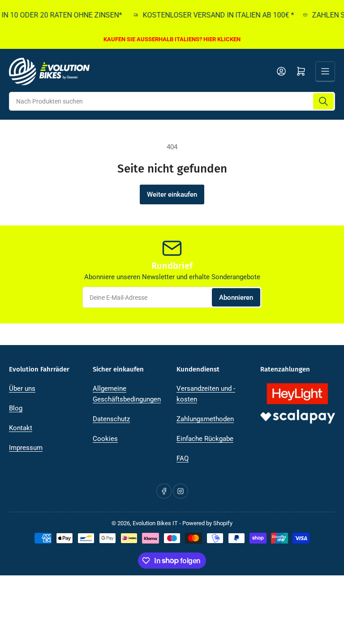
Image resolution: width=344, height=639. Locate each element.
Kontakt (20, 428)
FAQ (182, 458)
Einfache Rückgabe (204, 439)
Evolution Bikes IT (155, 523)
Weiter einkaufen (172, 194)
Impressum (26, 448)
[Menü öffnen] (325, 71)
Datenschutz (111, 419)
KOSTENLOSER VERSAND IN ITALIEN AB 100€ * (214, 15)
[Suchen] (323, 101)
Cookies (105, 439)
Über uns (22, 388)
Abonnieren (236, 298)
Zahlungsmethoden (205, 419)
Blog (15, 408)
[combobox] (172, 101)
